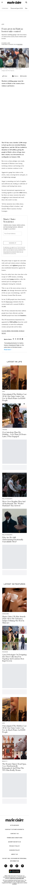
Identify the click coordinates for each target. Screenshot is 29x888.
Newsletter (24, 76)
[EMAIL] (22, 339)
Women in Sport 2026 (17, 8)
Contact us (14, 833)
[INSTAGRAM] (18, 339)
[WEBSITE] (20, 339)
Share (5, 76)
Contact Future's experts (14, 829)
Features (19, 44)
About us (14, 854)
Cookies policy (14, 850)
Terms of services (21, 247)
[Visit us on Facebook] (16, 865)
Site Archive (14, 825)
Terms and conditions (14, 837)
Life (3, 24)
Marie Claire (6, 43)
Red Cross (9, 302)
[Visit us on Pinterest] (22, 865)
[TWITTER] (16, 339)
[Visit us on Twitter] (5, 865)
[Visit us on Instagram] (11, 865)
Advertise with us (14, 842)
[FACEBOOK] (13, 339)
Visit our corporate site (17, 878)
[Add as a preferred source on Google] (14, 871)
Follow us (16, 76)
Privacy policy (14, 846)
